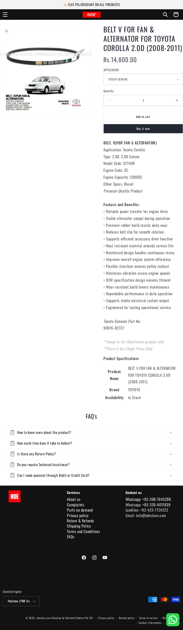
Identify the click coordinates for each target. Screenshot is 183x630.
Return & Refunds (80, 520)
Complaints (75, 505)
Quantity (108, 91)
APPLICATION (111, 70)
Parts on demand (80, 510)
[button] (5, 14)
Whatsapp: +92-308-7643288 (148, 499)
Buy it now (143, 129)
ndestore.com (43, 618)
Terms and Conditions (83, 531)
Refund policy (127, 618)
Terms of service (148, 618)
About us (73, 499)
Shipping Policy (79, 526)
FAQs (70, 536)
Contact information (150, 623)
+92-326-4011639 (156, 505)
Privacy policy (77, 515)
